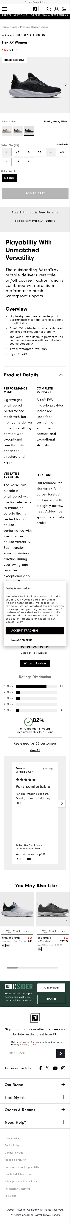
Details (50, 220)
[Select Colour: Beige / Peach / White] (7, 131)
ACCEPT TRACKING (24, 630)
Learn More (24, 1000)
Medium (9, 177)
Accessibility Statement (17, 1188)
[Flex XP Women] (35, 88)
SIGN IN (51, 999)
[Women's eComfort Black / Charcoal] (40, 949)
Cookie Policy (12, 1145)
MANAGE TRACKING (22, 640)
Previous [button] (4, 85)
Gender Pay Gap (14, 1152)
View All (35, 750)
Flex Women (11, 937)
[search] (49, 9)
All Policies (10, 1195)
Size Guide (62, 144)
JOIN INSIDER (51, 987)
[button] (4, 8)
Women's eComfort (45, 939)
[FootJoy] (35, 9)
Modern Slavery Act (15, 1159)
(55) (19, 34)
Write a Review (34, 34)
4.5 (17, 152)
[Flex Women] (17, 925)
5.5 (39, 152)
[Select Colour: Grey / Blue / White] (18, 131)
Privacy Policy (29, 1044)
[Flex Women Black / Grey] (8, 945)
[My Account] (56, 9)
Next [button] (66, 85)
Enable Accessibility (35, 2)
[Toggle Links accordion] (35, 1085)
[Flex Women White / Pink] (4, 945)
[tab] (64, 9)
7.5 (17, 161)
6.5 (62, 152)
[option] (35, 88)
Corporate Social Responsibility (22, 1167)
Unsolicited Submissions (18, 1174)
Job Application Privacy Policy (21, 1181)
